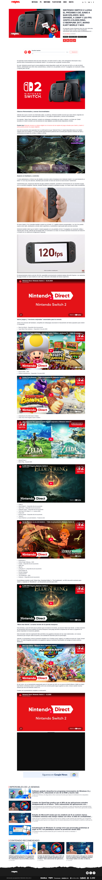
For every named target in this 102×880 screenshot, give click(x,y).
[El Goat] (92, 878)
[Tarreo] (50, 878)
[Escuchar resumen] (29, 52)
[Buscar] (85, 2)
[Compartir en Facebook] (64, 40)
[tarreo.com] (25, 52)
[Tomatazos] (57, 878)
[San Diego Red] (75, 878)
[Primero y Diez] (88, 878)
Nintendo (65, 36)
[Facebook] (93, 2)
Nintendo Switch (72, 36)
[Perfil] (83, 2)
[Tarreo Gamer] (15, 2)
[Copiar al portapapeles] (74, 40)
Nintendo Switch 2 (82, 36)
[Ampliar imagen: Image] (83, 72)
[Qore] (83, 878)
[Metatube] (65, 878)
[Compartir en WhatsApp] (71, 40)
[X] (91, 2)
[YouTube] (89, 2)
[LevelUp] (43, 878)
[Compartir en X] (67, 40)
